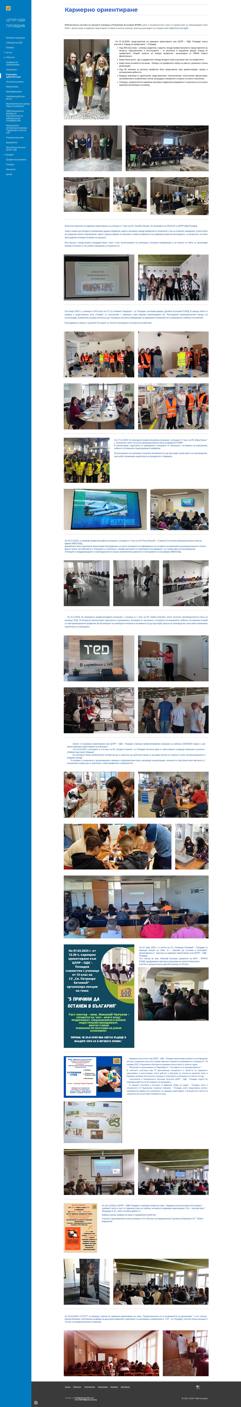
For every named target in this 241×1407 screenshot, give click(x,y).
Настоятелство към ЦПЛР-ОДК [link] (15, 148)
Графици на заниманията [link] (12, 63)
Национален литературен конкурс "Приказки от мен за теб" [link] (16, 129)
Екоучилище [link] (12, 86)
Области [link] (10, 57)
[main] (136, 9)
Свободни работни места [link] (15, 97)
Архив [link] (9, 174)
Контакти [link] (11, 169)
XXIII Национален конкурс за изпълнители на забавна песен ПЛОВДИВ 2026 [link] (15, 116)
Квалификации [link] (14, 91)
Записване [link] (11, 69)
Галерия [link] (10, 164)
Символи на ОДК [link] (14, 42)
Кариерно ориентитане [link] (13, 75)
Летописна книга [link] (14, 82)
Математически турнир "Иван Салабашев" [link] (18, 105)
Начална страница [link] (15, 38)
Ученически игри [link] (15, 137)
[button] (238, 4)
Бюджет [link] (10, 154)
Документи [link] (11, 142)
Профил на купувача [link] (16, 159)
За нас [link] (9, 52)
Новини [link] (10, 47)
